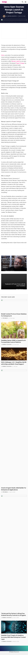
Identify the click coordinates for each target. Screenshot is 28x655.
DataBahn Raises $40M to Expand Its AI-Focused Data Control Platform (13, 341)
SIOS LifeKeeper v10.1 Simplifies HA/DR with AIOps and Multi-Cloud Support (13, 363)
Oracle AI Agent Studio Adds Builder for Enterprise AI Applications (13, 489)
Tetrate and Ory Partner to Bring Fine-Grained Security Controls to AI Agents (13, 614)
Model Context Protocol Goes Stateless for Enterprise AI (14, 315)
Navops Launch (16, 61)
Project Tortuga (20, 63)
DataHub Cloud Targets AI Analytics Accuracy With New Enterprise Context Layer (13, 637)
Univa (2, 55)
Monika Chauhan (6, 344)
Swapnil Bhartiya (12, 16)
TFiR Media (5, 318)
